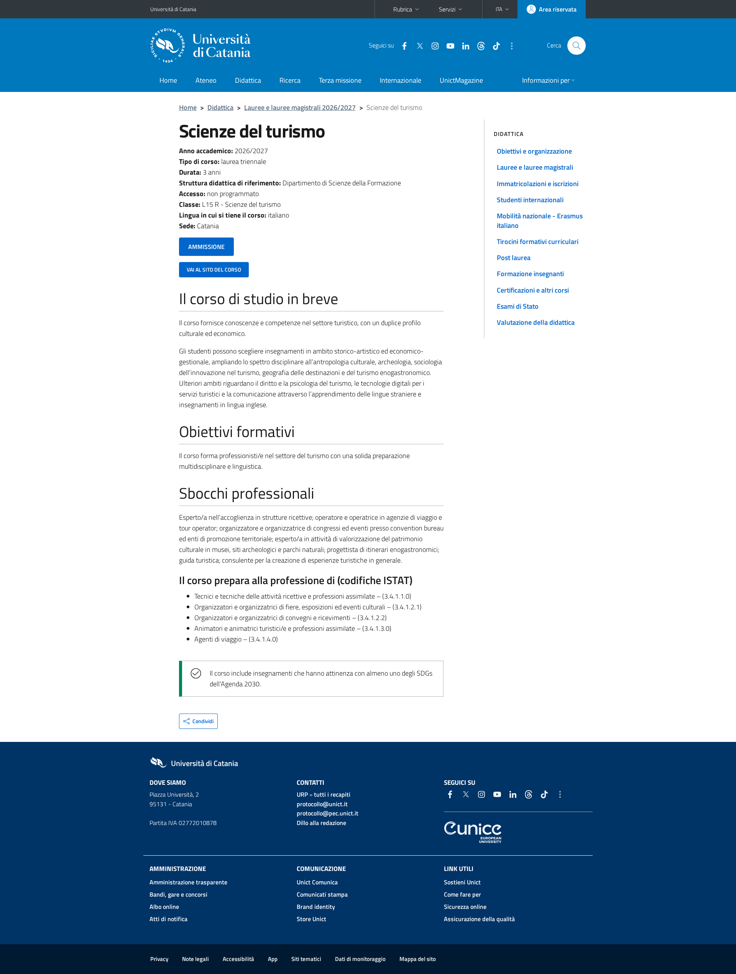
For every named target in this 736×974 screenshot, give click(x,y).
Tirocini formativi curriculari (537, 241)
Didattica (248, 80)
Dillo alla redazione (321, 822)
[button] (503, 9)
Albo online (164, 906)
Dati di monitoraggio (360, 958)
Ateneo (206, 80)
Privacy (159, 958)
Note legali (195, 958)
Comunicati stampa (322, 894)
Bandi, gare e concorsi (178, 894)
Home (168, 80)
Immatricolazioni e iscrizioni (537, 183)
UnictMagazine (461, 80)
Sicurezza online (465, 906)
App (273, 958)
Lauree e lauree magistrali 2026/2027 (300, 107)
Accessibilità (238, 958)
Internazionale (400, 80)
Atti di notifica (168, 918)
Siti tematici (306, 958)
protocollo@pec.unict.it (327, 813)
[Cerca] (576, 45)
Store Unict (311, 918)
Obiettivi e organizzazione (534, 151)
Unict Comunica (317, 882)
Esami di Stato (518, 306)
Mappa (417, 958)
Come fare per (462, 894)
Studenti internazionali (530, 200)
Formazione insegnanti (530, 273)
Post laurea (514, 257)
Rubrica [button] (402, 9)
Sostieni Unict (462, 882)
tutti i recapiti (332, 794)
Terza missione (340, 80)
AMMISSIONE (206, 246)
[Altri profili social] (508, 45)
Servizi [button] (447, 9)
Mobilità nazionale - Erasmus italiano (540, 220)
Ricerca (290, 80)
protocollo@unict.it (322, 804)
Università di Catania (173, 9)
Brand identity (316, 906)
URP (302, 794)
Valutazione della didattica (536, 322)
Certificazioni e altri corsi (533, 290)
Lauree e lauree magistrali (535, 167)
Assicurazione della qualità (479, 918)
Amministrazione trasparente (188, 882)
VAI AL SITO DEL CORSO (214, 269)
